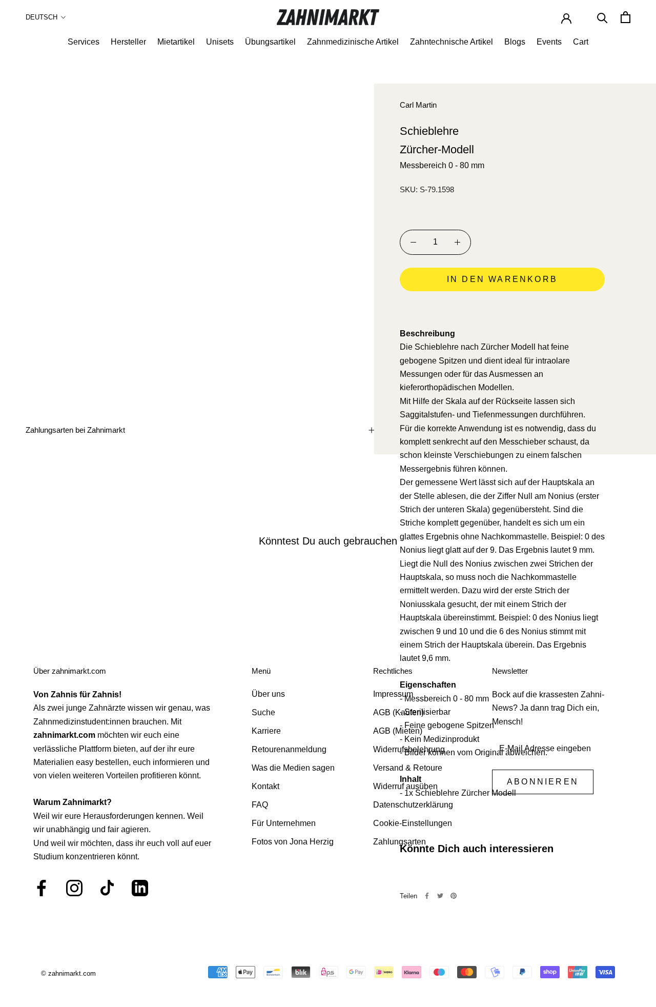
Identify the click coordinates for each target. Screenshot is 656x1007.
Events (549, 41)
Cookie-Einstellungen (412, 823)
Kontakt (265, 786)
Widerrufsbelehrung (409, 749)
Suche (263, 712)
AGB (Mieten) (397, 731)
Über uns (268, 694)
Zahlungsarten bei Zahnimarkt (75, 430)
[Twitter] (440, 896)
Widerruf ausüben (405, 786)
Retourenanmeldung (289, 749)
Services (83, 41)
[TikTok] (107, 888)
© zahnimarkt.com (68, 973)
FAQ (260, 804)
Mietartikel (176, 41)
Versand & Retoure (407, 767)
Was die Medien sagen (293, 767)
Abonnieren (543, 781)
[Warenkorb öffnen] (625, 17)
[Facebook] (427, 896)
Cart (580, 41)
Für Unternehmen (284, 823)
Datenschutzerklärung (413, 804)
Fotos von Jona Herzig (293, 841)
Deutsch (41, 17)
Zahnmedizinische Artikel (353, 41)
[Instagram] (74, 888)
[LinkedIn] (140, 888)
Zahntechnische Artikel (451, 41)
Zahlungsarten (399, 841)
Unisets (220, 41)
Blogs (514, 41)
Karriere (266, 731)
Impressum (393, 694)
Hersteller (128, 41)
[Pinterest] (453, 896)
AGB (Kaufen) (398, 712)
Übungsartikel (270, 41)
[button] (502, 308)
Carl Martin (418, 104)
